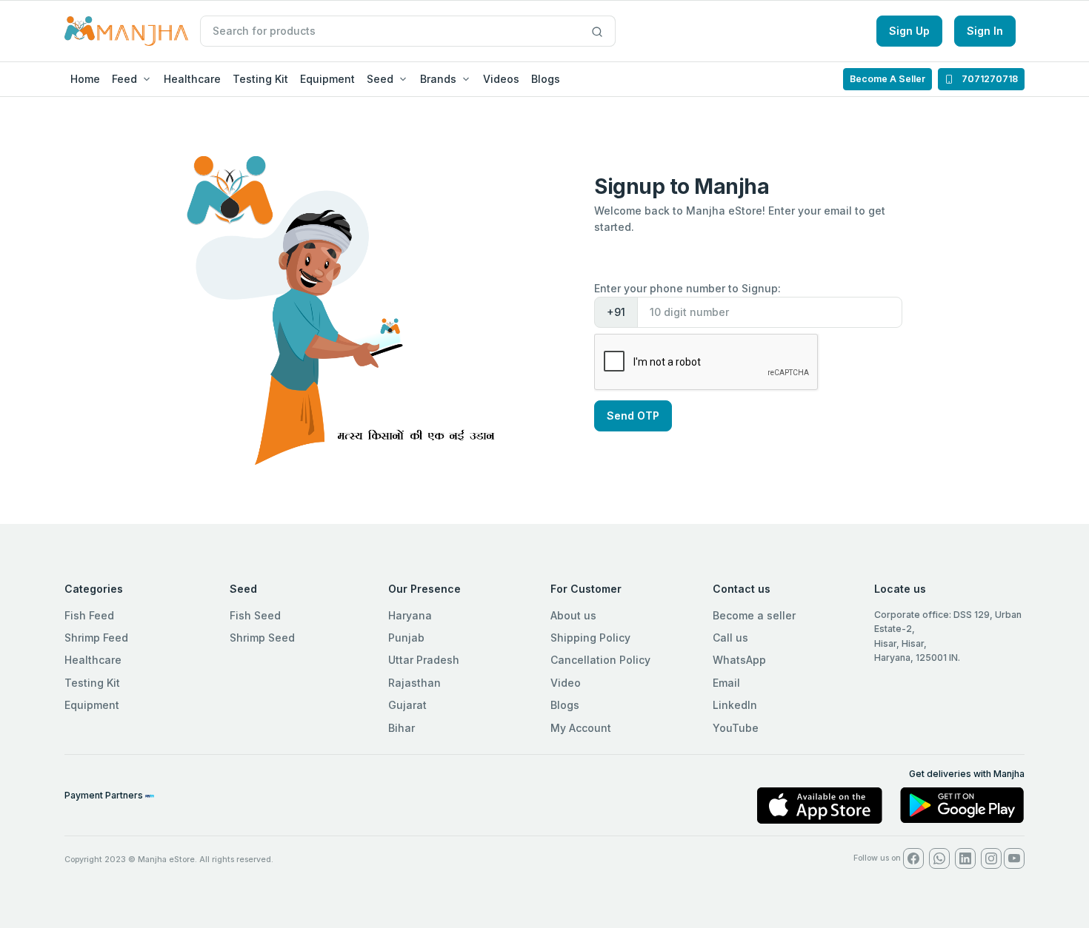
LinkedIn (735, 705)
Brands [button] (438, 79)
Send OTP (633, 415)
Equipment (327, 79)
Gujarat (407, 705)
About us (573, 615)
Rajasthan (414, 682)
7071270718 (988, 78)
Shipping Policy (590, 637)
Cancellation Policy (600, 659)
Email (726, 682)
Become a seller (754, 615)
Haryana (410, 615)
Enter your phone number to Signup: (687, 288)
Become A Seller (887, 78)
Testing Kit (260, 79)
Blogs (545, 79)
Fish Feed (89, 615)
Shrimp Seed (262, 637)
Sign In (985, 30)
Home (85, 79)
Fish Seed (255, 615)
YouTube (736, 728)
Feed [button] (124, 79)
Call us (730, 637)
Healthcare (192, 79)
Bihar (401, 728)
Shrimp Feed (96, 637)
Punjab (406, 637)
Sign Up (909, 30)
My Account (580, 728)
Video (565, 682)
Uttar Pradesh (423, 659)
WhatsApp (739, 659)
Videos (501, 79)
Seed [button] (380, 79)
